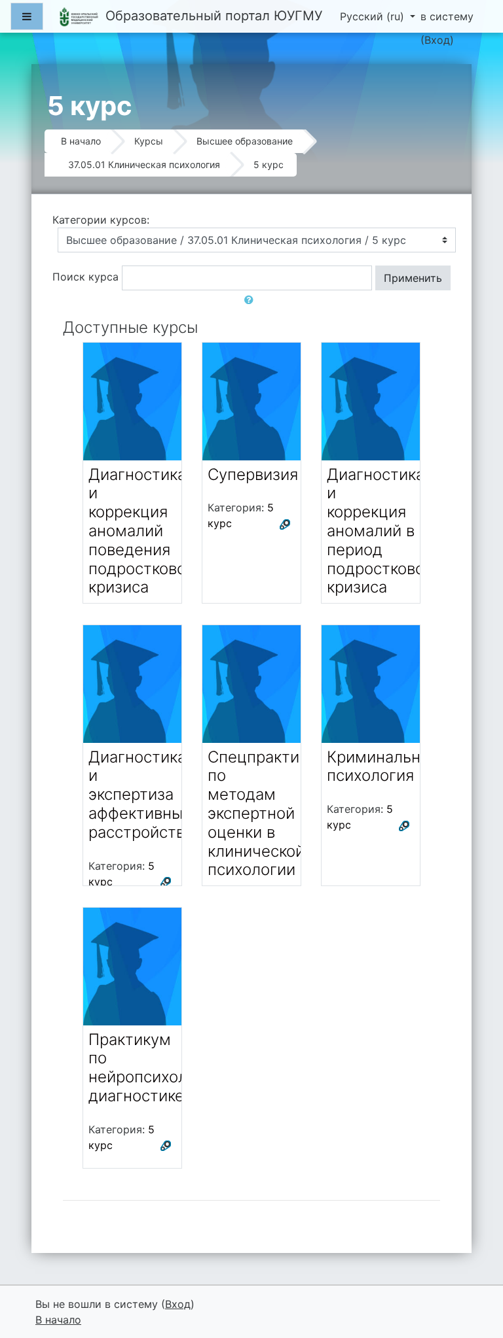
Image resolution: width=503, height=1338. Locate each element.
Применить (413, 277)
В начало (81, 140)
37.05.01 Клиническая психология (144, 164)
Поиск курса (85, 276)
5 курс (268, 164)
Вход (437, 39)
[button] (251, 299)
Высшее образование (244, 140)
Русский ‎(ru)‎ (373, 16)
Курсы (148, 140)
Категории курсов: (100, 219)
